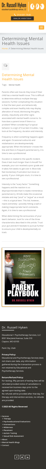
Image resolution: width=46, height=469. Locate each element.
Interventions (9, 424)
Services (5, 416)
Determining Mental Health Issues (18, 76)
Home (5, 48)
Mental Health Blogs (11, 442)
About (4, 439)
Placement (8, 430)
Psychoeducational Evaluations (17, 421)
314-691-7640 (24, 14)
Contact (5, 445)
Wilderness (8, 427)
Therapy (7, 418)
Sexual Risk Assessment (14, 436)
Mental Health (14, 85)
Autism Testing (10, 433)
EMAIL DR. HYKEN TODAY (22, 18)
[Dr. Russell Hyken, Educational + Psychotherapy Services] (23, 6)
